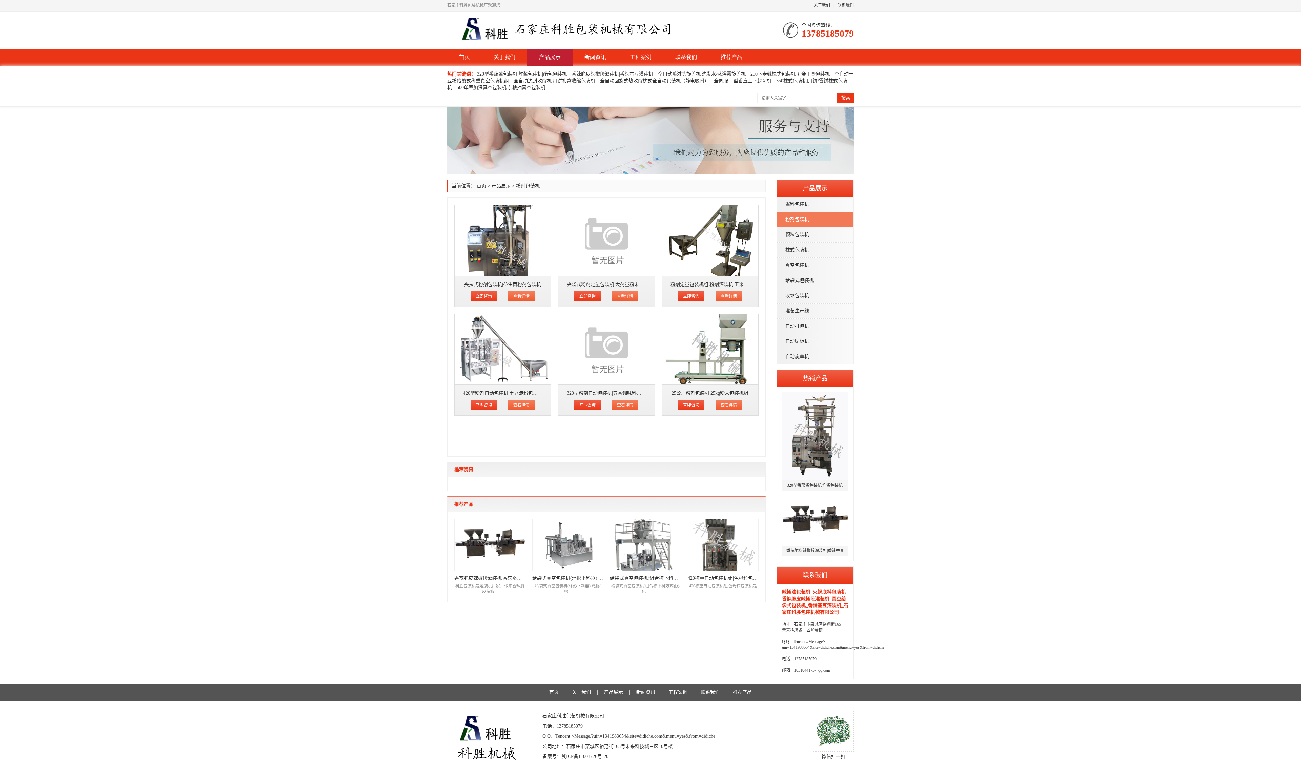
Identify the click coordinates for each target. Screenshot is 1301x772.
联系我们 (846, 5)
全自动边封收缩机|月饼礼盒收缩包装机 (554, 80)
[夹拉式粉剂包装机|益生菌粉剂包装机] (502, 240)
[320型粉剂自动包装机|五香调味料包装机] (606, 349)
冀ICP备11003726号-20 (584, 756)
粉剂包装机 (797, 219)
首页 (464, 57)
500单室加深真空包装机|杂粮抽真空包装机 (501, 87)
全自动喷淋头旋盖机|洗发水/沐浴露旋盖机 (702, 74)
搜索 (845, 97)
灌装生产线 (797, 310)
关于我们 (822, 5)
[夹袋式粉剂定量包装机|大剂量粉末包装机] (606, 240)
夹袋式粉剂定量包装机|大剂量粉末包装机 (610, 284)
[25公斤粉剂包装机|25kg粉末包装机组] (710, 349)
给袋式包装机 (799, 280)
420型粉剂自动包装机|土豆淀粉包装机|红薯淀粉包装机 (520, 393)
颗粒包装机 (797, 234)
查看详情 (521, 296)
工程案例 (641, 57)
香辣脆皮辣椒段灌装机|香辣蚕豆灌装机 (612, 74)
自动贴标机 (797, 341)
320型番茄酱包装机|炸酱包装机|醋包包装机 (522, 74)
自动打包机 (797, 326)
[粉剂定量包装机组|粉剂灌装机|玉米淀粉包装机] (710, 240)
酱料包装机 (797, 204)
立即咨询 (484, 296)
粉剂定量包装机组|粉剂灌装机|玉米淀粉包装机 (718, 284)
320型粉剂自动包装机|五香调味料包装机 (609, 393)
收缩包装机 (797, 295)
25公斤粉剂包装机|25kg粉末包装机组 (710, 393)
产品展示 (550, 57)
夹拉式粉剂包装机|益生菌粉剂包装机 (502, 284)
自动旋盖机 (797, 356)
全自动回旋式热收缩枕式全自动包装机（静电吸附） (654, 80)
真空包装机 (797, 265)
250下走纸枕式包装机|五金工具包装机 (790, 74)
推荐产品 (731, 57)
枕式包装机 (797, 249)
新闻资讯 (595, 57)
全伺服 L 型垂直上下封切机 (742, 80)
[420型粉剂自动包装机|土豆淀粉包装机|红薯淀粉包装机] (502, 349)
